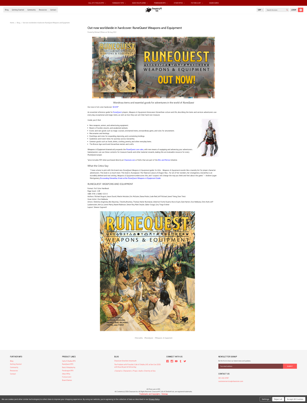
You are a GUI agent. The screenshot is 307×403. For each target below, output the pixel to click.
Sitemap (165, 394)
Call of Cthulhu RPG (96, 3)
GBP (260, 10)
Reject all (278, 399)
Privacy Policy (154, 399)
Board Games (214, 3)
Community (31, 10)
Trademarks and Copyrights (149, 394)
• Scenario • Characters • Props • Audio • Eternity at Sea (134, 371)
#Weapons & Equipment (163, 338)
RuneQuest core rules (135, 149)
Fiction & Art (196, 3)
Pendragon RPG (160, 3)
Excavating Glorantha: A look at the (130, 178)
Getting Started (18, 10)
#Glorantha (139, 338)
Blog (7, 10)
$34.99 (115, 107)
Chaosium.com (129, 160)
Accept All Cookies (295, 399)
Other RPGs (178, 3)
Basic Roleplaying (139, 3)
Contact (53, 10)
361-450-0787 (223, 378)
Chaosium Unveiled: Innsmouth (125, 360)
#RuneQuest (148, 338)
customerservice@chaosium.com (230, 381)
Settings (265, 399)
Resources (43, 10)
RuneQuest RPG (118, 3)
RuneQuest (117, 112)
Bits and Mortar (164, 160)
